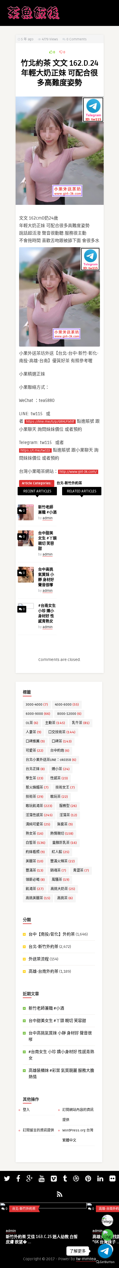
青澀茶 (81, 870)
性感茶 (59, 778)
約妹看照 (35, 852)
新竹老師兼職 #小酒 (46, 1008)
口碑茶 (62, 741)
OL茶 (32, 723)
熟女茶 (34, 834)
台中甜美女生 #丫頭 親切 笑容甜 (57, 1020)
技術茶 (34, 797)
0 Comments (76, 39)
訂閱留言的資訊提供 (38, 1130)
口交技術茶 (61, 732)
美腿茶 (34, 861)
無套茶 (65, 824)
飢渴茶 (35, 889)
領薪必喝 (35, 880)
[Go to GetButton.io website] (105, 1262)
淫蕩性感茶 (39, 815)
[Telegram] (107, 1220)
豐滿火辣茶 (62, 861)
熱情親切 (61, 834)
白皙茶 (35, 843)
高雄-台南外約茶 (43, 971)
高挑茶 (65, 898)
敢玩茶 (59, 797)
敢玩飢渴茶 (39, 806)
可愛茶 (34, 751)
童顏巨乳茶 (64, 843)
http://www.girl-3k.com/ (78, 472)
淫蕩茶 (68, 815)
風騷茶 (60, 880)
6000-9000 (38, 714)
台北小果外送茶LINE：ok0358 (51, 760)
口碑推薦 (35, 741)
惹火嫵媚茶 (37, 787)
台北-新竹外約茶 (69, 483)
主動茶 (55, 723)
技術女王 (65, 787)
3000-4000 (37, 704)
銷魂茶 (58, 870)
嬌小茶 (61, 769)
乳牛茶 (81, 723)
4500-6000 (67, 704)
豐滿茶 (34, 870)
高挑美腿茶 (38, 898)
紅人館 (60, 852)
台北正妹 (35, 769)
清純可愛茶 (38, 824)
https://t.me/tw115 (35, 450)
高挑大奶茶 (63, 889)
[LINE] (107, 1235)
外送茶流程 (39, 959)
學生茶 (34, 778)
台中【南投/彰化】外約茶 (52, 934)
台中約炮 (59, 751)
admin (47, 518)
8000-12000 (69, 714)
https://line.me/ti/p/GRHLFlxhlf (50, 421)
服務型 (68, 806)
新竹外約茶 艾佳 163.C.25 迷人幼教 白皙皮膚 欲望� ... (42, 1239)
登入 (26, 1110)
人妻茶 (33, 732)
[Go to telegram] (105, 1251)
